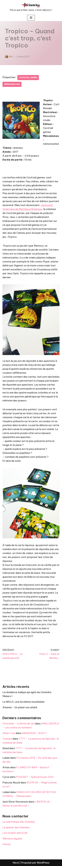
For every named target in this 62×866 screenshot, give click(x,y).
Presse (6, 844)
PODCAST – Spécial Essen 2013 (35, 776)
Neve (16, 862)
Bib (11, 56)
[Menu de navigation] (31, 17)
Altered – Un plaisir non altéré (19, 707)
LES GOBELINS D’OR (14, 833)
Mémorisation (12, 84)
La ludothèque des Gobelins (18, 821)
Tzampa (7, 738)
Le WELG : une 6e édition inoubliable (23, 701)
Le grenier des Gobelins (16, 827)
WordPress (43, 862)
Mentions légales (12, 838)
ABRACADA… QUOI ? (34, 733)
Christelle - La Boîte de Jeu (18, 723)
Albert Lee (8, 733)
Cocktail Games (28, 77)
